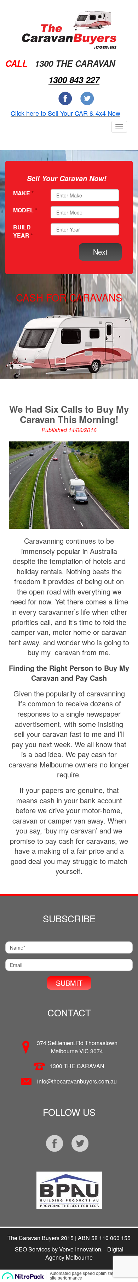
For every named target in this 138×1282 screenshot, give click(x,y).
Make (23, 193)
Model (25, 210)
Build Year (23, 231)
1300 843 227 (73, 80)
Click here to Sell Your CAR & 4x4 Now (65, 113)
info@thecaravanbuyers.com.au (77, 1081)
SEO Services (32, 1249)
